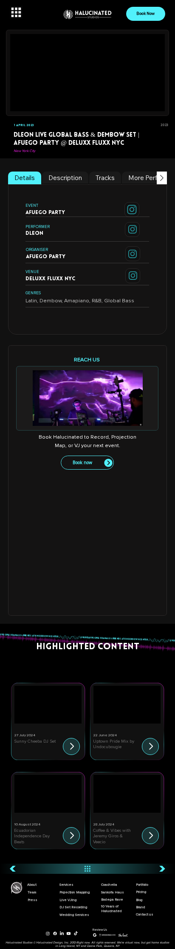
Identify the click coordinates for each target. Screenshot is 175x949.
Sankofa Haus (112, 892)
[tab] (24, 178)
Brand (140, 907)
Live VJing (68, 900)
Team (32, 892)
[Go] (71, 746)
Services (66, 884)
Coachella (109, 884)
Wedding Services (74, 914)
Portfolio (142, 884)
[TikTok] (75, 933)
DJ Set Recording (73, 907)
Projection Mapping (74, 892)
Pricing (141, 892)
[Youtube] (68, 933)
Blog (139, 900)
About (32, 884)
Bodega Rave (112, 899)
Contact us (144, 914)
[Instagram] (47, 933)
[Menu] (16, 12)
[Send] (131, 209)
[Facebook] (55, 933)
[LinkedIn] (61, 933)
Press (32, 900)
